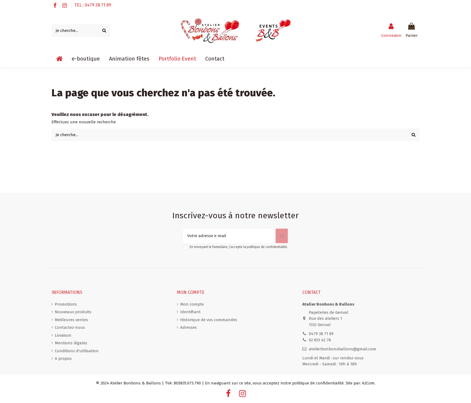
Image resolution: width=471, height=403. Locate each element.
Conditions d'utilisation (77, 350)
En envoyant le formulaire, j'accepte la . (239, 247)
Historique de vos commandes (208, 319)
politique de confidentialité (267, 247)
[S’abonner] (282, 236)
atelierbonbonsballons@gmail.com (342, 349)
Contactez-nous (70, 327)
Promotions (66, 304)
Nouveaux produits (73, 311)
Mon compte (192, 304)
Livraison (63, 335)
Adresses (188, 327)
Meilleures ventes (71, 319)
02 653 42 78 (320, 340)
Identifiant (190, 311)
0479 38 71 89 (321, 333)
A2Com (368, 383)
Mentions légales (71, 343)
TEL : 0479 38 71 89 (92, 5)
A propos (63, 358)
